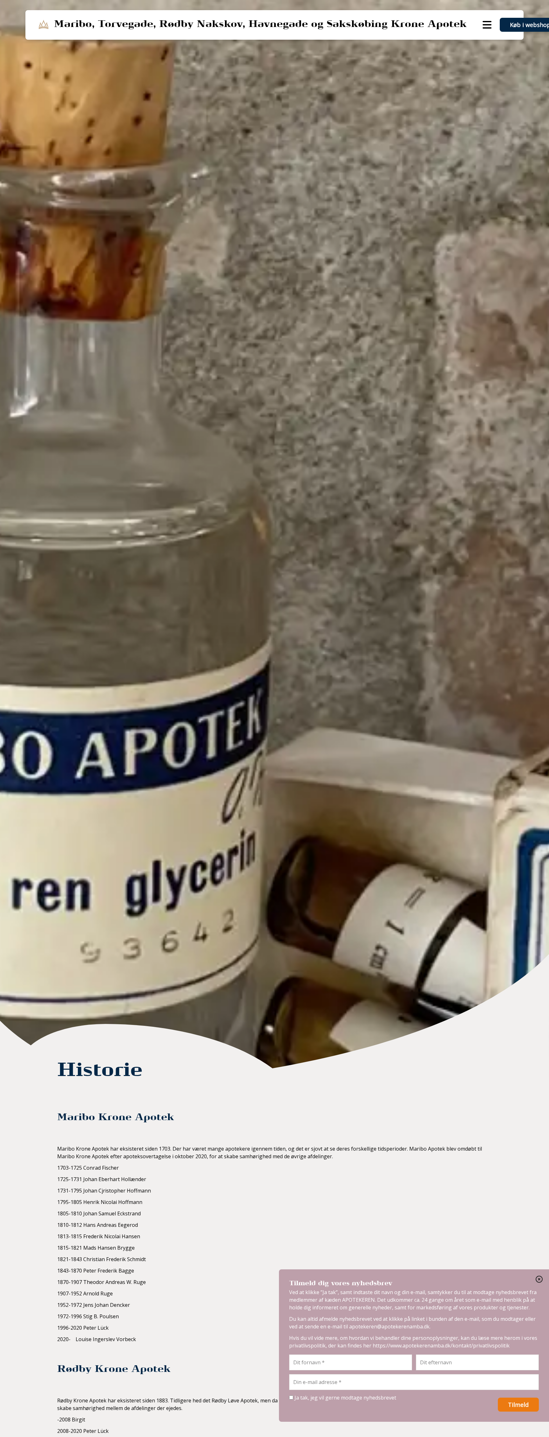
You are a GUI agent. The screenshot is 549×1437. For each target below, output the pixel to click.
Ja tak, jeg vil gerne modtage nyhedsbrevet (344, 1397)
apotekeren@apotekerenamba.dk (389, 1326)
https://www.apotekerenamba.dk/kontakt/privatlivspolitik (441, 1345)
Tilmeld (518, 1404)
